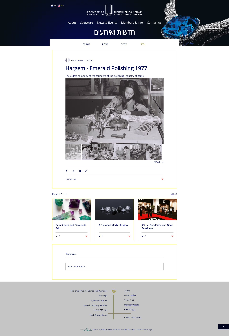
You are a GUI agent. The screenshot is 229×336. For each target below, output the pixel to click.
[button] (132, 22)
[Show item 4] (122, 152)
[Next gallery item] (160, 111)
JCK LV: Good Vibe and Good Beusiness (157, 226)
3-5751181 (102, 310)
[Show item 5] (138, 152)
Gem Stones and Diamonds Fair (71, 226)
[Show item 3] (106, 152)
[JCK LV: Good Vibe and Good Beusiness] (157, 209)
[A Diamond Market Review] (114, 209)
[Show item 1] (73, 152)
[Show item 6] (154, 152)
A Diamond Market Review (113, 225)
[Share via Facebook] (66, 170)
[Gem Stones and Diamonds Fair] (71, 209)
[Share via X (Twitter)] (73, 170)
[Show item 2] (90, 152)
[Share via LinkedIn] (79, 170)
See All (174, 193)
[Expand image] (114, 111)
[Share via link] (86, 170)
